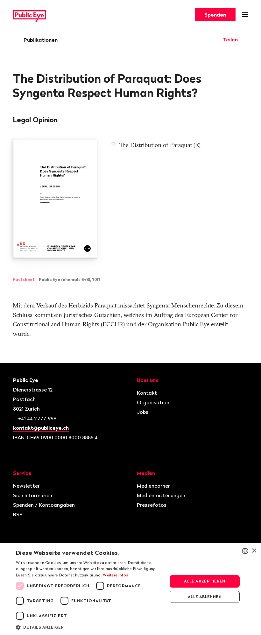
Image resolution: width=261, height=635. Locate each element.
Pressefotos (151, 505)
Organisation (153, 402)
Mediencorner (153, 486)
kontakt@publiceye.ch (41, 428)
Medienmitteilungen (161, 495)
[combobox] (245, 551)
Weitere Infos (115, 575)
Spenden (215, 14)
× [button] (253, 550)
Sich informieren (32, 495)
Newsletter (26, 486)
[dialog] (130, 589)
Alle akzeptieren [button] (204, 581)
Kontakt (147, 393)
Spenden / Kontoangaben (44, 505)
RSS (18, 514)
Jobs (142, 412)
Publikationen (41, 40)
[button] (89, 626)
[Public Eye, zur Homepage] (29, 14)
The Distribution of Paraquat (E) (160, 145)
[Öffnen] (246, 39)
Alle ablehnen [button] (205, 596)
